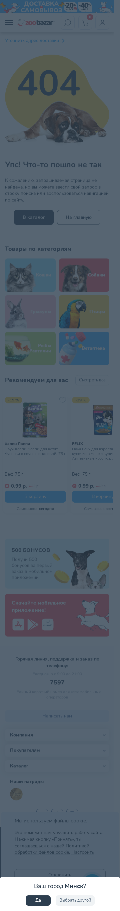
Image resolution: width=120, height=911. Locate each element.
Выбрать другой (75, 900)
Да (38, 900)
